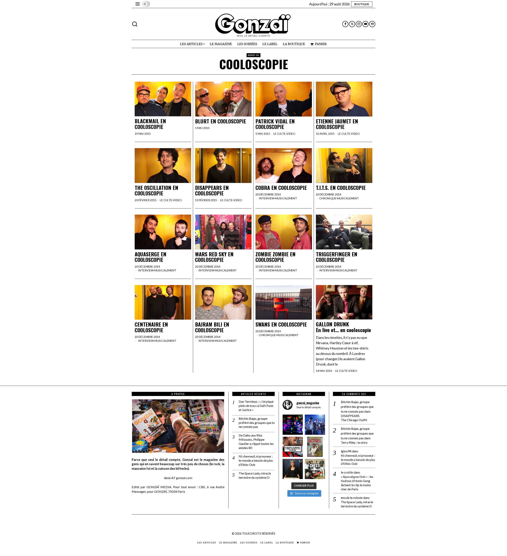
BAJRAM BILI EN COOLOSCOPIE (212, 327)
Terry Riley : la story (354, 442)
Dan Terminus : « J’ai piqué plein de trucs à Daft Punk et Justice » (256, 406)
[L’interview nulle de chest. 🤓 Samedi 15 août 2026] (315, 469)
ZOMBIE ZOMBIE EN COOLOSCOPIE (275, 257)
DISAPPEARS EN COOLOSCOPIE (212, 190)
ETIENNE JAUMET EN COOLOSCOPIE (337, 124)
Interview (266, 198)
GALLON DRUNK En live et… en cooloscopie (343, 327)
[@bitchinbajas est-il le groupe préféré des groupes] (293, 425)
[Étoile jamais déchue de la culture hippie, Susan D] (293, 469)
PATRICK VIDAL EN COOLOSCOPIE (275, 124)
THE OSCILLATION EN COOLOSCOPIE (156, 190)
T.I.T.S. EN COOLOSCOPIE (341, 188)
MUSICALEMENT (286, 198)
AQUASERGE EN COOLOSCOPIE (150, 257)
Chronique (327, 198)
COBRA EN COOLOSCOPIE (281, 188)
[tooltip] (345, 24)
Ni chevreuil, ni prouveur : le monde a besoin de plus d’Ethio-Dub (256, 460)
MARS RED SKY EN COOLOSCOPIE (214, 257)
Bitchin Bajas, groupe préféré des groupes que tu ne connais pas (257, 423)
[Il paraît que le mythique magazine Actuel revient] (315, 447)
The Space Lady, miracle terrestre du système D (255, 475)
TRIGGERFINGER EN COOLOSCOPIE (336, 257)
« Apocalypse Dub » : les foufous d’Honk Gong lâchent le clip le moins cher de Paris (357, 483)
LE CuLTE (279, 133)
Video (290, 133)
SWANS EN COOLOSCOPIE (281, 324)
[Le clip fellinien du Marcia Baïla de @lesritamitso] (315, 425)
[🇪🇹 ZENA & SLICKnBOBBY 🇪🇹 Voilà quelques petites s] (293, 447)
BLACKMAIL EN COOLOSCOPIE (150, 124)
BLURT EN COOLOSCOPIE (220, 121)
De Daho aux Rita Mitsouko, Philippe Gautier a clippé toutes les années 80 (256, 441)
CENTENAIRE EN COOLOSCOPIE (151, 327)
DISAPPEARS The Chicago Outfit (354, 418)
